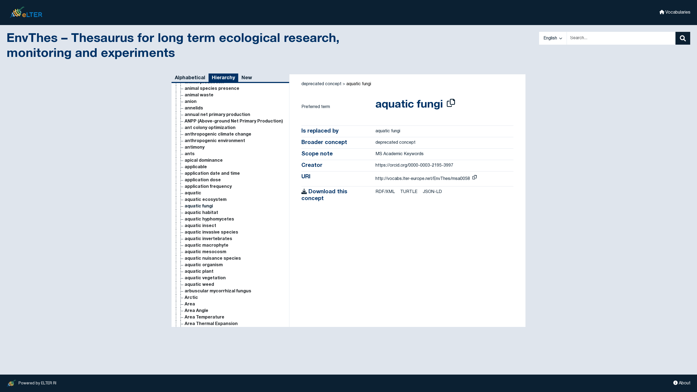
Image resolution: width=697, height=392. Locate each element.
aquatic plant (199, 272)
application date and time (212, 174)
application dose (203, 180)
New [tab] (246, 78)
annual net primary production (217, 115)
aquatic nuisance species (213, 259)
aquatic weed (199, 285)
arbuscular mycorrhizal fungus (218, 291)
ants (190, 154)
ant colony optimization (210, 128)
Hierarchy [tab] (223, 78)
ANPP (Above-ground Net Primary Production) (234, 121)
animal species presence (212, 89)
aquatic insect (200, 226)
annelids (194, 108)
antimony (194, 147)
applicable (196, 167)
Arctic (191, 298)
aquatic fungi (199, 206)
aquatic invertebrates (208, 239)
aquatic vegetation (205, 278)
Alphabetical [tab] (190, 78)
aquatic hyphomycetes (209, 219)
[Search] (682, 38)
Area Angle (196, 311)
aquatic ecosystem (206, 200)
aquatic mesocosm (205, 252)
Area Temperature (204, 317)
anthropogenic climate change (218, 134)
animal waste (199, 95)
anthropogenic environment (215, 141)
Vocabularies (677, 12)
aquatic (193, 193)
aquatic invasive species (211, 232)
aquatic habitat (201, 213)
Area (190, 304)
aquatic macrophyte (206, 245)
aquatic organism (204, 265)
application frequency (208, 187)
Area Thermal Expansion (211, 324)
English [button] (550, 38)
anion (191, 102)
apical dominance (204, 161)
